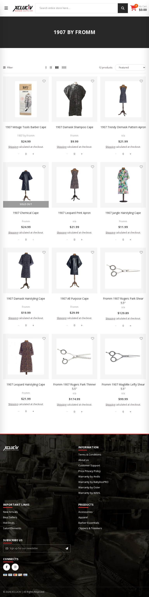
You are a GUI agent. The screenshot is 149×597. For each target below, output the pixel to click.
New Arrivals (10, 512)
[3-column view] (57, 67)
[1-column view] (46, 67)
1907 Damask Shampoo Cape (74, 127)
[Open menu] (6, 8)
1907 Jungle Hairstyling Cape (123, 213)
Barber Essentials (88, 522)
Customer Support (89, 465)
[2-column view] (51, 67)
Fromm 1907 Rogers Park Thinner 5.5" (74, 387)
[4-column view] (64, 67)
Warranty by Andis (89, 476)
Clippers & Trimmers (90, 528)
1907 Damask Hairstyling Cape (26, 298)
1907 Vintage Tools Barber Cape (25, 127)
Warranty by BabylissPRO (93, 482)
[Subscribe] (67, 548)
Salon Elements (12, 528)
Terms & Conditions (89, 454)
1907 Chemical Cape (26, 213)
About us (83, 460)
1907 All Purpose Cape (74, 298)
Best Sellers (10, 517)
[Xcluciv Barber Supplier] (22, 8)
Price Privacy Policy (89, 471)
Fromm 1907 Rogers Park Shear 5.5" (123, 301)
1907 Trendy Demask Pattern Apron (123, 127)
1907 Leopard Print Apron (74, 213)
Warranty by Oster (89, 487)
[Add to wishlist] (44, 81)
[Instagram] (15, 567)
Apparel (83, 517)
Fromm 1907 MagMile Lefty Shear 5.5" (123, 387)
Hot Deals (9, 522)
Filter (10, 67)
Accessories (85, 512)
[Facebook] (6, 567)
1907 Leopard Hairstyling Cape (26, 384)
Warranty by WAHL (89, 493)
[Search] (123, 8)
